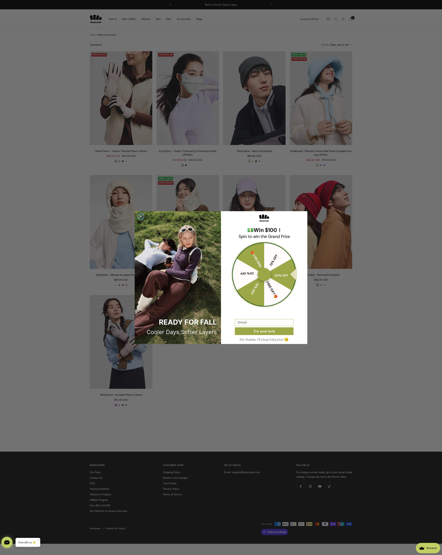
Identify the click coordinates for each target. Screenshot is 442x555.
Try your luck (264, 331)
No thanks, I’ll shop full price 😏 (264, 339)
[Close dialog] (141, 216)
